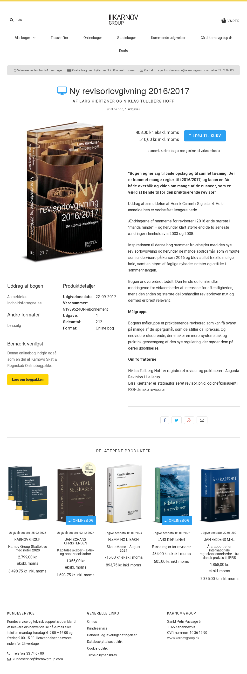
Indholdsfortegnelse (24, 303)
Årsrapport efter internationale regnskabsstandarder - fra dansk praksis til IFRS (219, 552)
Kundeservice (97, 628)
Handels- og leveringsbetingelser (112, 635)
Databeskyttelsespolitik (105, 642)
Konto (123, 50)
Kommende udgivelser (168, 38)
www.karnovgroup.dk (183, 638)
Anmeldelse (17, 296)
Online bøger (170, 151)
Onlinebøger (92, 38)
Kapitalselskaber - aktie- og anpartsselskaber (75, 551)
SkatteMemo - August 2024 (123, 548)
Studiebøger (126, 38)
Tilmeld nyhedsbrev (102, 655)
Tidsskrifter (59, 38)
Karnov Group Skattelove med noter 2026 (27, 548)
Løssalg (14, 325)
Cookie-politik (97, 648)
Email (202, 420)
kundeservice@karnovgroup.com (37, 659)
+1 (189, 420)
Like (164, 420)
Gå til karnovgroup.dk (217, 38)
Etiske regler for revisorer (171, 546)
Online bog (116, 109)
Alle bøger (23, 38)
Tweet (177, 420)
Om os (92, 621)
